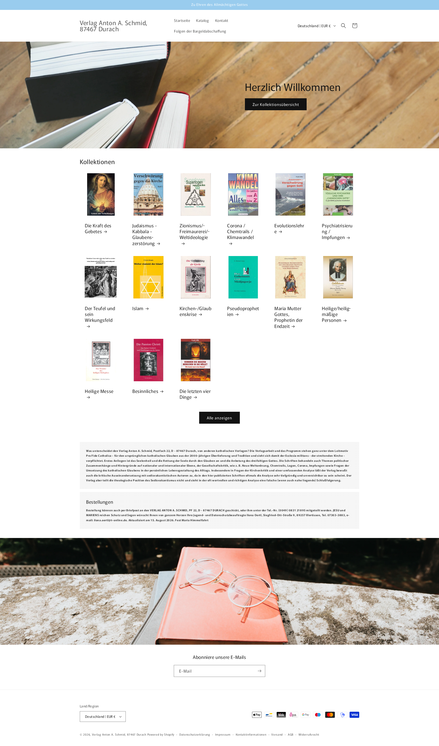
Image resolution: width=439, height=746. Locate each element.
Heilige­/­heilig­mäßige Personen (336, 314)
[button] (343, 25)
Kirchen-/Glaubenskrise (195, 311)
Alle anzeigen (219, 417)
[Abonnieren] (259, 671)
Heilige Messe (99, 391)
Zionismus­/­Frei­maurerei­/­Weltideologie (194, 231)
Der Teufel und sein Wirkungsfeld (100, 314)
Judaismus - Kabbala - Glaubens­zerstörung (144, 234)
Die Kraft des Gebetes (98, 228)
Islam (138, 308)
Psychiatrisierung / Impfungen (337, 231)
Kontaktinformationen (251, 734)
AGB (290, 734)
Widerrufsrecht (309, 734)
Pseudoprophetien (243, 311)
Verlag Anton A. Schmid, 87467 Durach (119, 734)
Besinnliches (145, 391)
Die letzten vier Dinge (195, 394)
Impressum (223, 734)
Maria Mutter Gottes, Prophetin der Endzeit (288, 317)
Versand (277, 734)
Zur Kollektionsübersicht (276, 104)
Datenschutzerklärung (194, 734)
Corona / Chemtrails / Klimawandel (240, 231)
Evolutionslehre (289, 228)
